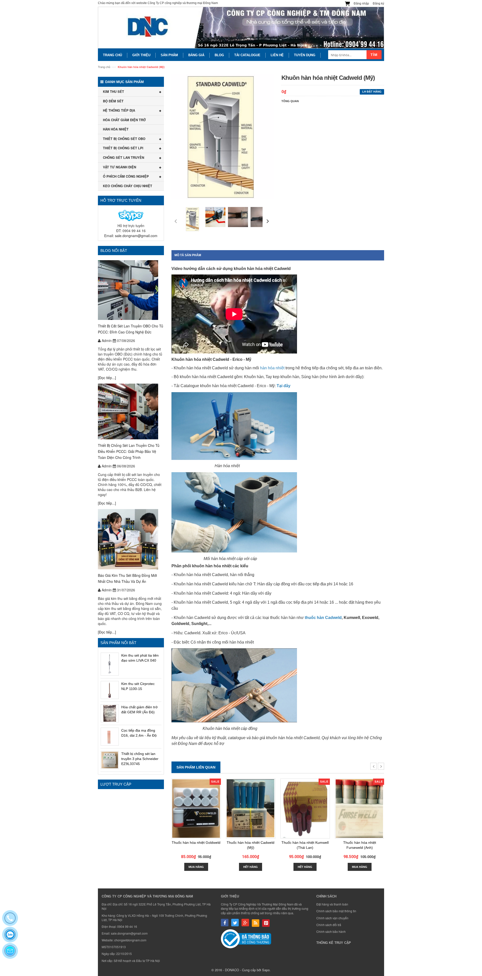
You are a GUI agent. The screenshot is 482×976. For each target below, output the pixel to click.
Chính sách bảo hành (331, 931)
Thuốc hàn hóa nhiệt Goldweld (196, 843)
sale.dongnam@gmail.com (136, 235)
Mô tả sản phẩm (187, 255)
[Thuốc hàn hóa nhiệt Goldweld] (196, 808)
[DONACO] (241, 28)
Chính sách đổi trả (328, 925)
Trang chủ (104, 67)
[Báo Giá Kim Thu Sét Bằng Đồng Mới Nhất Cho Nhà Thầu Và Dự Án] (131, 539)
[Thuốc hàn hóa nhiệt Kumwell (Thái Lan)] (305, 808)
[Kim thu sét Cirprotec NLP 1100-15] (109, 690)
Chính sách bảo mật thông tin (336, 911)
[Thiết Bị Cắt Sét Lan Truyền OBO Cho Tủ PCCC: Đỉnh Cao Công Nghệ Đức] (131, 290)
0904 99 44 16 (127, 926)
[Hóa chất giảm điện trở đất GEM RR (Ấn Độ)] (109, 713)
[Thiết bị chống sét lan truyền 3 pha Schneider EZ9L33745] (109, 760)
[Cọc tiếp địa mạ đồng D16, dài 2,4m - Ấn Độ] (109, 736)
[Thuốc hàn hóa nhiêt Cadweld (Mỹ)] (251, 808)
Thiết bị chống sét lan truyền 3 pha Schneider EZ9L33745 (139, 759)
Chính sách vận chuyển (332, 918)
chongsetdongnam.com (130, 940)
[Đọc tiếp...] (107, 377)
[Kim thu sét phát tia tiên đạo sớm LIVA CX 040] (109, 664)
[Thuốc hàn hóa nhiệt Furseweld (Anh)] (360, 808)
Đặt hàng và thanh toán (332, 904)
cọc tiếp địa (316, 584)
